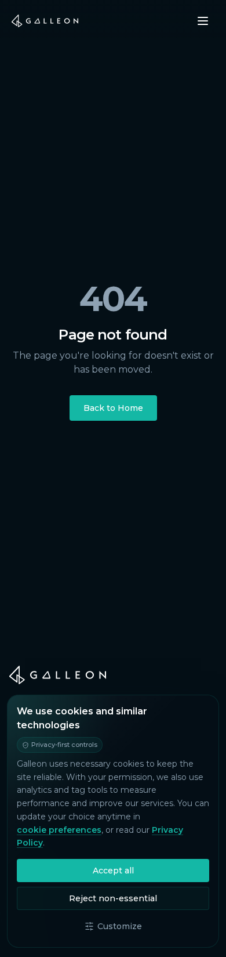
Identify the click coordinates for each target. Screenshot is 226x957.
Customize (119, 926)
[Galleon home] (45, 21)
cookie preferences (59, 830)
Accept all (113, 870)
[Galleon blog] (113, 675)
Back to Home (113, 408)
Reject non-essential (113, 898)
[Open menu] (202, 20)
